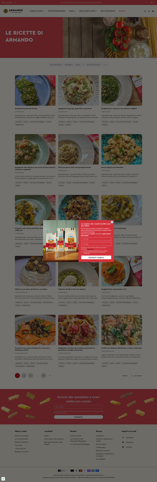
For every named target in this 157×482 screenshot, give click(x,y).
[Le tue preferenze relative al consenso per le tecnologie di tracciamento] (3, 479)
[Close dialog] (112, 222)
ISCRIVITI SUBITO (96, 257)
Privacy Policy (90, 249)
